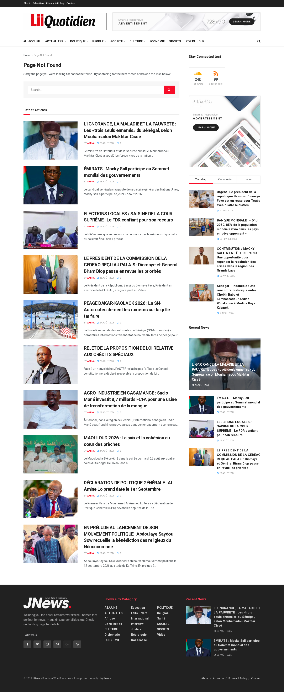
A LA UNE (111, 607)
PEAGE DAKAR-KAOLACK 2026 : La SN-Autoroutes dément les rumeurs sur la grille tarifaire (127, 310)
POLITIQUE (77, 41)
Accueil (34, 41)
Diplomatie (112, 634)
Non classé (139, 640)
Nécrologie (139, 634)
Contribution (113, 624)
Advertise (38, 3)
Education (138, 607)
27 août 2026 (106, 322)
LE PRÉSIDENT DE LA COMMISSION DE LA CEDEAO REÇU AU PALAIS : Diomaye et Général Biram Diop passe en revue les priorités (130, 265)
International (140, 618)
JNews (37, 678)
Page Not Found (43, 55)
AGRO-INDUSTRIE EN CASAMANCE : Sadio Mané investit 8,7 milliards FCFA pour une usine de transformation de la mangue (130, 399)
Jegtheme (105, 678)
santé (161, 618)
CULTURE (136, 41)
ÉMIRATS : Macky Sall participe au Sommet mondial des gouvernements (238, 402)
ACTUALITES (54, 41)
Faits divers (139, 613)
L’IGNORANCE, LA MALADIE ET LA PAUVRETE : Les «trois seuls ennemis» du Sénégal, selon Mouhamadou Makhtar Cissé (130, 130)
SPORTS (175, 41)
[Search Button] (169, 90)
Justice (136, 629)
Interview (137, 624)
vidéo (161, 634)
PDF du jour (195, 41)
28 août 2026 (106, 143)
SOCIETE (116, 41)
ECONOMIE (157, 41)
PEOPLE (98, 41)
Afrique (110, 618)
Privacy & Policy (55, 3)
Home (26, 55)
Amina (91, 143)
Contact (71, 3)
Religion (163, 613)
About (26, 3)
